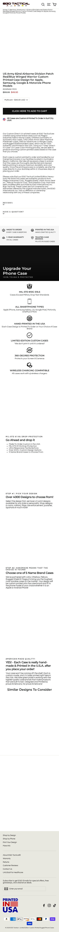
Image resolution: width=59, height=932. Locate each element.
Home (5, 10)
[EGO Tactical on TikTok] (54, 905)
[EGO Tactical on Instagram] (49, 905)
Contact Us (7, 869)
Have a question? (13, 212)
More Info (6, 846)
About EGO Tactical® (12, 855)
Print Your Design (10, 842)
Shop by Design (9, 835)
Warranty (6, 859)
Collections (12, 10)
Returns (6, 862)
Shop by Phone (9, 839)
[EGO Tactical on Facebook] (44, 905)
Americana (21, 10)
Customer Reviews (10, 865)
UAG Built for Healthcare (13, 872)
